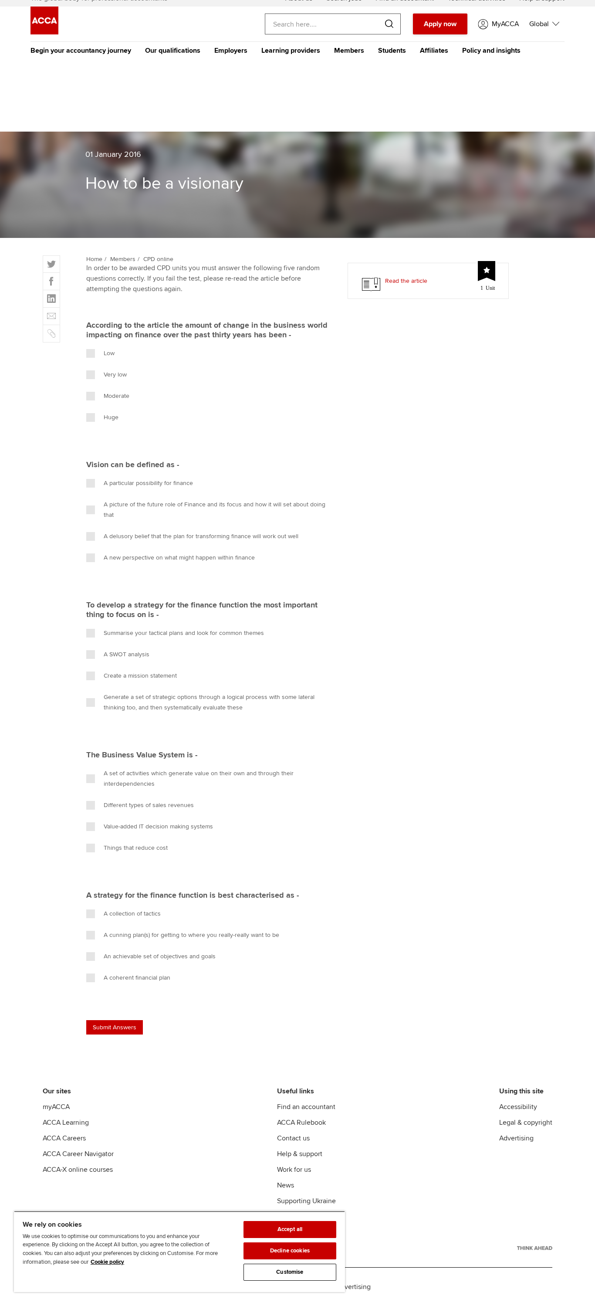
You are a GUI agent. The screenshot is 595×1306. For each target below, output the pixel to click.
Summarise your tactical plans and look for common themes (184, 633)
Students (392, 50)
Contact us (293, 1138)
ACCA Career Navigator (78, 1154)
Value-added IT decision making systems (158, 826)
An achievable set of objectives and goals (160, 956)
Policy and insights (491, 50)
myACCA (56, 1106)
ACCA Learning (66, 1122)
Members (349, 50)
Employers (230, 50)
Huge (111, 417)
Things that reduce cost (136, 847)
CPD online (158, 259)
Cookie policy (107, 1262)
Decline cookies (290, 1250)
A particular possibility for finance (148, 483)
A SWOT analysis (126, 654)
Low (109, 353)
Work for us (294, 1169)
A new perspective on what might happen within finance (179, 557)
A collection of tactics (132, 913)
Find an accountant (306, 1106)
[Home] (44, 32)
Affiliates (434, 50)
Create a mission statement (140, 675)
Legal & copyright (525, 1122)
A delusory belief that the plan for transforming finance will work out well (201, 536)
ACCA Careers (64, 1138)
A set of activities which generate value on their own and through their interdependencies (199, 778)
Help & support (299, 1154)
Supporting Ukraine (306, 1201)
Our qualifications (172, 50)
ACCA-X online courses (78, 1169)
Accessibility (518, 1106)
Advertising (516, 1138)
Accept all (289, 1229)
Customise (289, 1272)
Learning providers (290, 50)
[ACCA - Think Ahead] (534, 1248)
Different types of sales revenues (149, 805)
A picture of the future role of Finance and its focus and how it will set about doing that (214, 510)
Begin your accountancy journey (80, 50)
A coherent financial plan (137, 977)
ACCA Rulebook (301, 1122)
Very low (115, 374)
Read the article (406, 281)
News (285, 1185)
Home (94, 259)
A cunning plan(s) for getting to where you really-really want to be (191, 935)
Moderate (116, 396)
